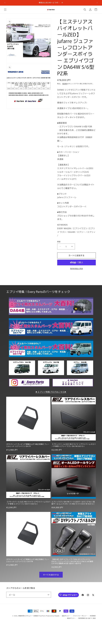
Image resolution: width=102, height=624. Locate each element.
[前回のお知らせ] (5, 2)
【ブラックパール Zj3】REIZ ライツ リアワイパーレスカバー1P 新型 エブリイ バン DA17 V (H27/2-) (28, 503)
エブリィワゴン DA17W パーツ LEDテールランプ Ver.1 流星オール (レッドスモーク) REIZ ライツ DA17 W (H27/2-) (73, 503)
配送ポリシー (71, 618)
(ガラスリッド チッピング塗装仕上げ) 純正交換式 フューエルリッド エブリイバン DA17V (27, 445)
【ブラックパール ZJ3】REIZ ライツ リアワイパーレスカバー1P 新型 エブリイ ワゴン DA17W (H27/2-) (73, 445)
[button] (5, 9)
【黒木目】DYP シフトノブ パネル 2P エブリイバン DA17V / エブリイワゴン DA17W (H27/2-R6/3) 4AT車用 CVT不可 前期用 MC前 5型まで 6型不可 (72, 561)
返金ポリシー (66, 616)
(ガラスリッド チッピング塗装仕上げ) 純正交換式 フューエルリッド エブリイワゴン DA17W (27, 560)
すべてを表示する (51, 574)
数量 (59, 241)
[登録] (48, 595)
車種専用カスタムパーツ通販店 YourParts (32, 616)
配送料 (64, 83)
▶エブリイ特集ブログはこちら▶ (51, 391)
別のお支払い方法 (76, 268)
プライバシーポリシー (80, 616)
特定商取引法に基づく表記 (87, 618)
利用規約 (93, 616)
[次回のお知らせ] (97, 2)
